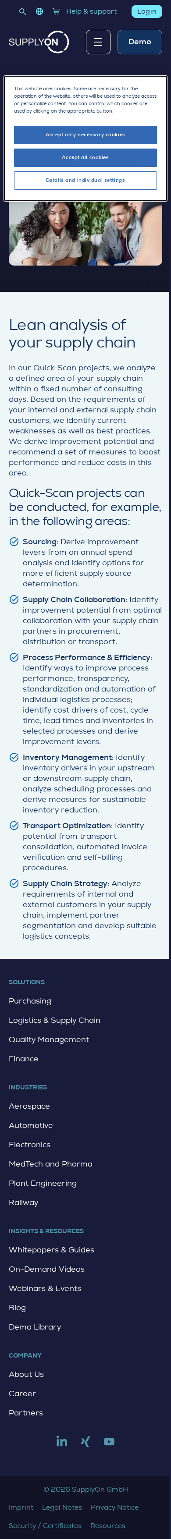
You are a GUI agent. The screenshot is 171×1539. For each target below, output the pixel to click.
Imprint (21, 1507)
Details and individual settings (85, 180)
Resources (107, 1525)
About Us (26, 1374)
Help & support (91, 11)
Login (147, 11)
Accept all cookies (85, 157)
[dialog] (85, 138)
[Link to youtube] (109, 1445)
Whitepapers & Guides (51, 1249)
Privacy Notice (115, 1507)
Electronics (29, 1144)
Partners (26, 1412)
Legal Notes (62, 1507)
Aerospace (29, 1106)
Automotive (31, 1125)
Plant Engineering (43, 1183)
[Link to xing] (85, 1445)
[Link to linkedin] (62, 1445)
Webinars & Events (45, 1288)
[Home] (39, 42)
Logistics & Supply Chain (54, 1020)
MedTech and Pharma (51, 1164)
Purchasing (30, 1000)
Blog (17, 1307)
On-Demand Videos (47, 1269)
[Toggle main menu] (98, 42)
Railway (23, 1202)
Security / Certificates (45, 1525)
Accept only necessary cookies (85, 135)
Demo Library (35, 1327)
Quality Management (49, 1039)
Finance (24, 1058)
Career (22, 1393)
